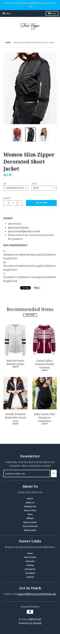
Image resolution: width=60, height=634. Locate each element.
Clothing (30, 565)
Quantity (7, 198)
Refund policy (30, 530)
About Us (30, 502)
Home (7, 43)
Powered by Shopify (30, 623)
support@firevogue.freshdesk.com (36, 593)
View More (30, 315)
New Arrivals (30, 557)
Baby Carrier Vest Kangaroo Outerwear (44, 417)
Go (54, 473)
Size (4, 184)
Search (30, 498)
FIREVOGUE (34, 619)
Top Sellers (30, 573)
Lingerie (30, 577)
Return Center (30, 522)
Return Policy (30, 510)
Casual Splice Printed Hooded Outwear (44, 364)
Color (34, 184)
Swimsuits (30, 561)
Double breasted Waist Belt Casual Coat (15, 417)
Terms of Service (30, 526)
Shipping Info (30, 506)
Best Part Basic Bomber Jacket (15, 362)
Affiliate (30, 518)
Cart (53, 14)
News (30, 514)
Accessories (30, 569)
